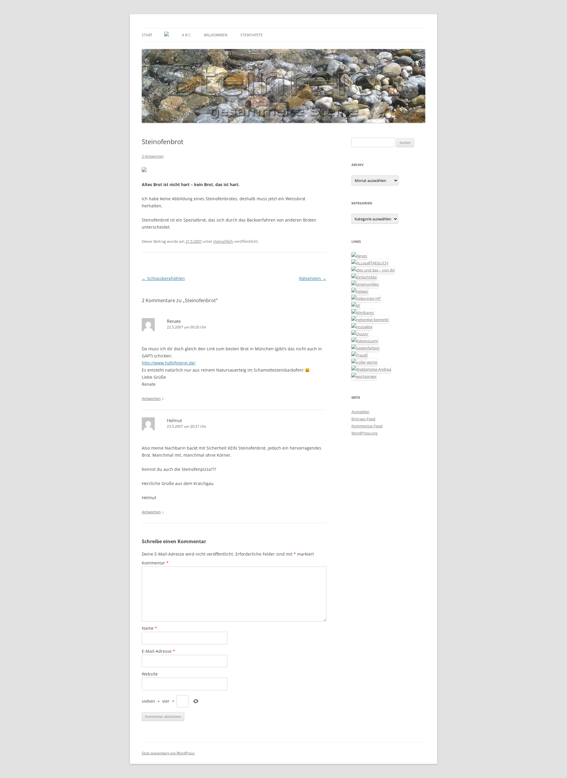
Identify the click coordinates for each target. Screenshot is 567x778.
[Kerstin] (361, 326)
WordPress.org (364, 433)
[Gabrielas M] (355, 305)
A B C (186, 35)
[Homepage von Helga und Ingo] (366, 298)
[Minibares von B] (362, 312)
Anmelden (360, 411)
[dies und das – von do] (373, 270)
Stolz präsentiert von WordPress (168, 753)
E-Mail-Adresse (158, 651)
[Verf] (363, 376)
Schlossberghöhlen (163, 278)
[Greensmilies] (365, 284)
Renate (174, 321)
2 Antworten (153, 156)
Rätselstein (312, 278)
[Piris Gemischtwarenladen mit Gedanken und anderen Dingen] (364, 362)
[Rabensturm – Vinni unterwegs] (364, 341)
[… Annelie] (370, 319)
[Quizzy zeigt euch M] (359, 333)
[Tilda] (364, 277)
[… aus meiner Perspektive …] (371, 369)
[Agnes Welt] (359, 255)
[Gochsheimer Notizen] (359, 291)
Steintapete (251, 35)
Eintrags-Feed (363, 418)
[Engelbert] (369, 263)
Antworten (151, 398)
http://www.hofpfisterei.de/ (168, 363)
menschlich (223, 241)
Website (150, 674)
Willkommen (215, 35)
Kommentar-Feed (366, 426)
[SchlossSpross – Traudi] (359, 355)
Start (147, 35)
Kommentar (155, 563)
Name (149, 628)
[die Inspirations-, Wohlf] (365, 348)
